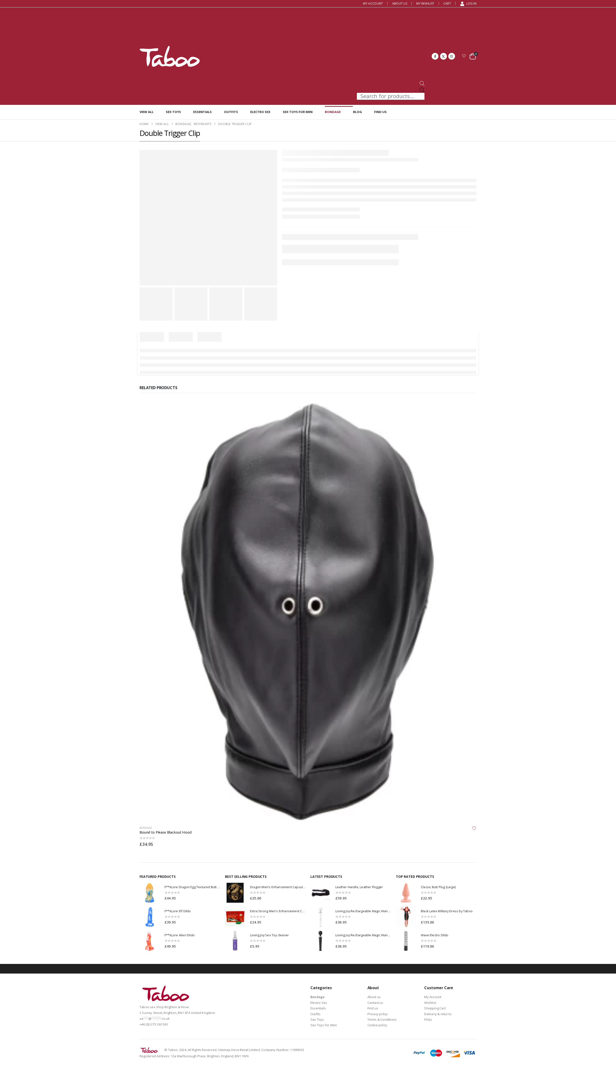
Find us (380, 112)
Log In (471, 3)
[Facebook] (435, 56)
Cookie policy (377, 568)
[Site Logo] (170, 56)
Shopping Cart (435, 552)
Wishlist (430, 546)
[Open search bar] (422, 83)
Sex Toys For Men (298, 112)
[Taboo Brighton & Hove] (166, 538)
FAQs (428, 563)
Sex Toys (173, 112)
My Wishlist (425, 3)
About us (399, 3)
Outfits (231, 112)
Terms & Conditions (382, 563)
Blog (357, 112)
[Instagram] (451, 56)
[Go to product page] (150, 436)
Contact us (375, 546)
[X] (443, 56)
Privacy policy (377, 557)
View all (147, 112)
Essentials (202, 112)
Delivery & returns (438, 557)
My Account (373, 3)
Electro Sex (260, 112)
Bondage (333, 112)
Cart (447, 3)
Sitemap (224, 593)
